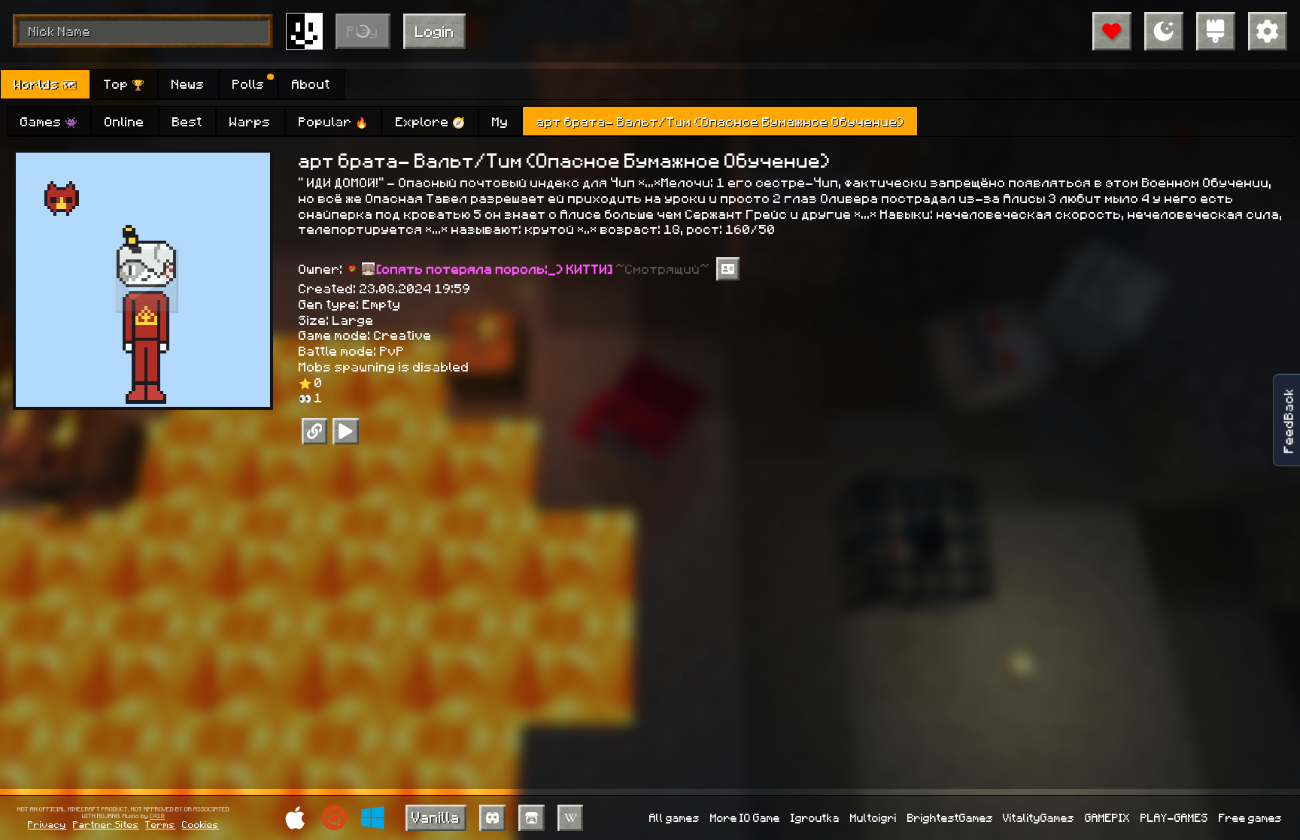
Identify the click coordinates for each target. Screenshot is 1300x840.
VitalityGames (1038, 817)
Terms (160, 824)
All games (674, 817)
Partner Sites (106, 824)
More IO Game (745, 817)
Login (434, 30)
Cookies (200, 824)
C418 (157, 816)
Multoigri (873, 817)
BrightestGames (950, 817)
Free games (1250, 817)
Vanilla (436, 816)
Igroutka (815, 817)
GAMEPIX (1107, 817)
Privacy (47, 824)
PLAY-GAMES (1174, 817)
